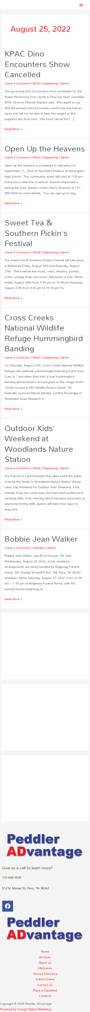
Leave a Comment (17, 83)
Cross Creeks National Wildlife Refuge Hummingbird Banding (44, 332)
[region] (45, 646)
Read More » (13, 129)
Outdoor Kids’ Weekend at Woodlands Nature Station (39, 443)
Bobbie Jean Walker (41, 538)
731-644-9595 (11, 877)
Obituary (38, 548)
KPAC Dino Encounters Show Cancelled (37, 64)
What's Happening (45, 83)
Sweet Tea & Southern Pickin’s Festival (36, 233)
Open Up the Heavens (45, 148)
